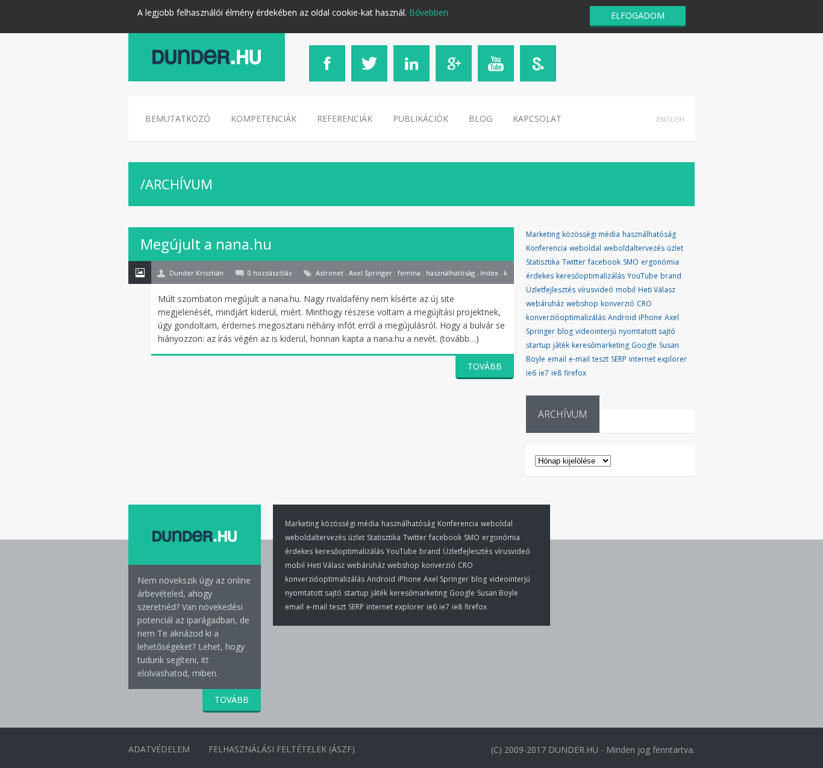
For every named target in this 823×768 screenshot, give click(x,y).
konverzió (617, 303)
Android (622, 317)
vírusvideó (595, 290)
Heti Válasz (656, 290)
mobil (626, 290)
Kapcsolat (537, 118)
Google (644, 345)
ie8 (556, 373)
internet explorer (658, 359)
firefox (575, 373)
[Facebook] (327, 63)
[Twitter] (369, 63)
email (557, 359)
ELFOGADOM (638, 15)
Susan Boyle (497, 593)
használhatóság (649, 234)
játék (561, 345)
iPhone (650, 317)
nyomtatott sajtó (647, 331)
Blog (480, 118)
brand (670, 276)
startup (538, 345)
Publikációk (420, 118)
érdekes (540, 276)
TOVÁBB (485, 366)
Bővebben (428, 12)
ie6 (531, 373)
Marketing (543, 234)
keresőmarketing (600, 345)
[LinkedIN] (411, 63)
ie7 (544, 373)
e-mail (579, 359)
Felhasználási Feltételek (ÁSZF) (281, 749)
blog (565, 331)
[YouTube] (496, 63)
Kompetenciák (263, 118)
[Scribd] (538, 63)
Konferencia (546, 248)
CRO (644, 303)
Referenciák (344, 118)
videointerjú (595, 331)
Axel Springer (446, 579)
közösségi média (591, 234)
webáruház (545, 303)
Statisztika (543, 262)
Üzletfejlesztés (550, 290)
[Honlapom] (206, 57)
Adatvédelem (159, 749)
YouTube (642, 276)
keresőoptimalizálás (590, 276)
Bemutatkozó (177, 118)
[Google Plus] (454, 63)
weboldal (585, 248)
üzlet (675, 248)
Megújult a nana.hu (206, 244)
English (670, 119)
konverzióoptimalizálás (566, 317)
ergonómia (660, 262)
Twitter (574, 262)
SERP (619, 359)
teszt (600, 359)
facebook (604, 262)
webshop (582, 303)
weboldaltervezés (634, 248)
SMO (631, 262)
